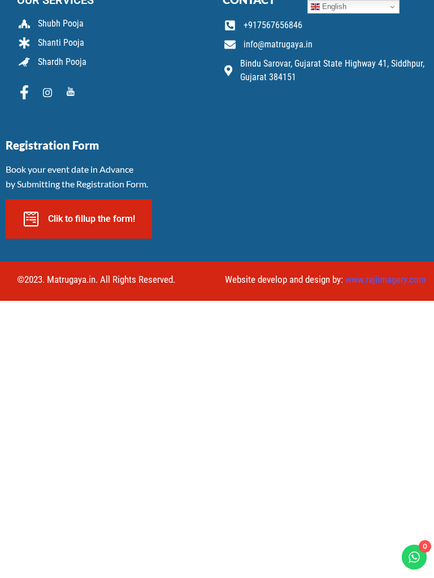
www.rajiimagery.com (385, 279)
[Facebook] (24, 93)
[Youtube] (70, 93)
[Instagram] (47, 93)
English (333, 6)
